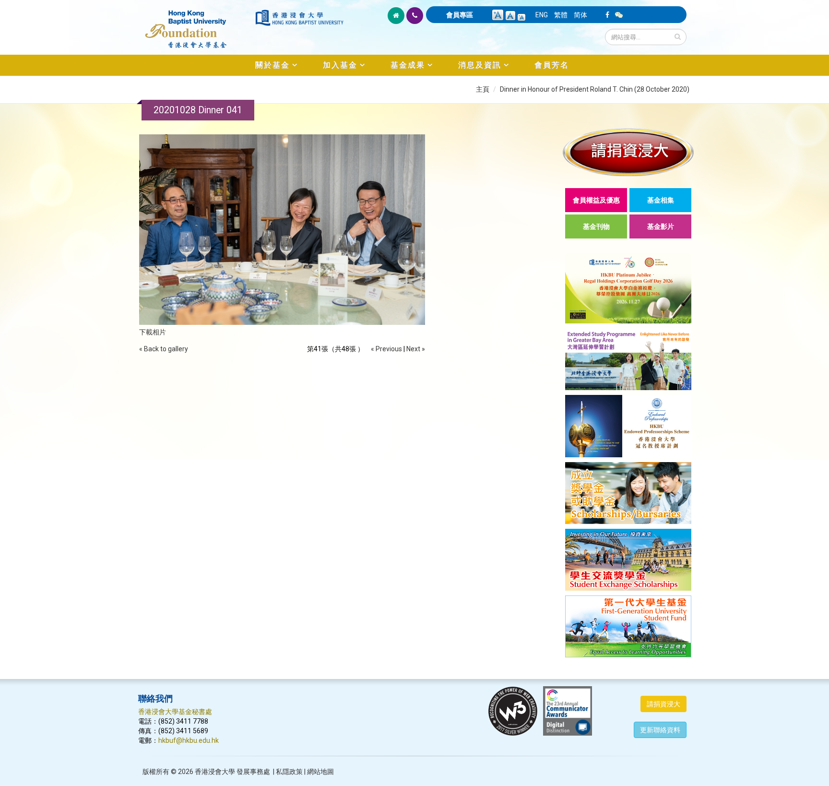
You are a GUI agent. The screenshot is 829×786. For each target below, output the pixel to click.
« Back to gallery (163, 349)
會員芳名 (551, 65)
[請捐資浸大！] (628, 152)
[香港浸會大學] (299, 18)
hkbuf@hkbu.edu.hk (188, 740)
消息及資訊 (479, 65)
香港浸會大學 (215, 771)
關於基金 (272, 65)
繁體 (561, 15)
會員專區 (459, 15)
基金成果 (408, 65)
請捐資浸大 (663, 704)
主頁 (482, 89)
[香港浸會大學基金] (195, 24)
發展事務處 (253, 771)
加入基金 (340, 65)
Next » (415, 349)
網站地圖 (320, 771)
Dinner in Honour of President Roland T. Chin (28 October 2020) (594, 89)
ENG (541, 15)
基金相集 (660, 200)
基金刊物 (596, 226)
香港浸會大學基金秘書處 (175, 711)
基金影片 (660, 226)
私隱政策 (289, 771)
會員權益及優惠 (596, 200)
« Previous (386, 349)
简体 (580, 15)
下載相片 (152, 332)
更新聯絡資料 (660, 730)
